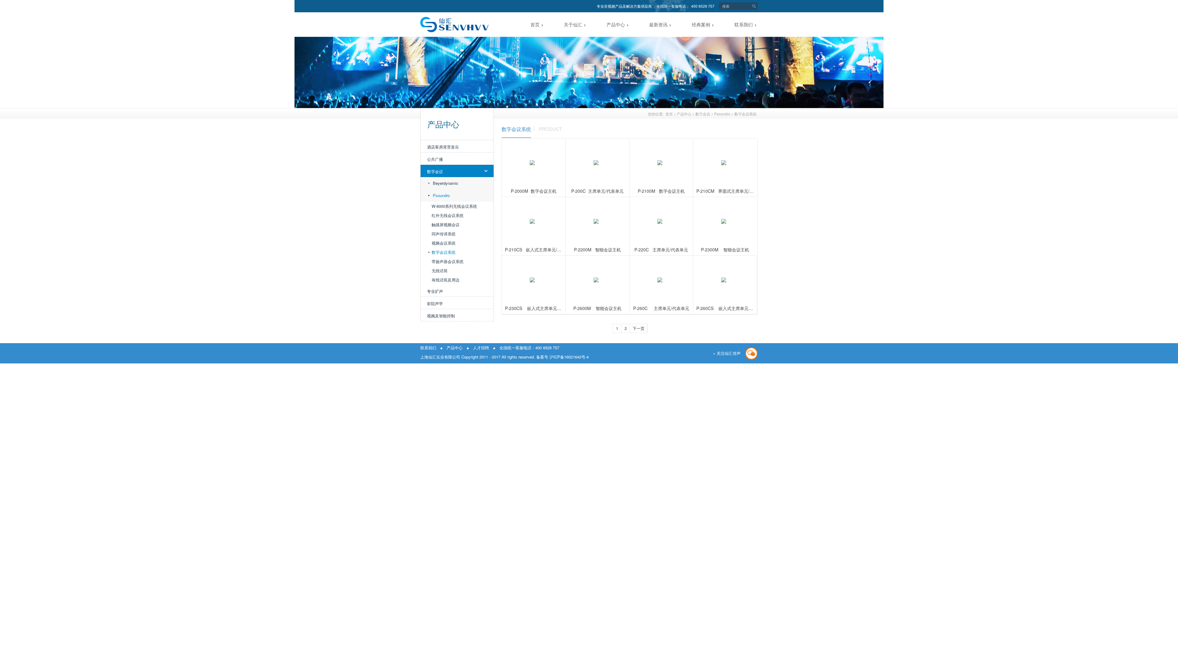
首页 (669, 113)
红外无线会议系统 (448, 215)
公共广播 (435, 159)
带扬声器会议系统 (448, 261)
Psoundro (722, 113)
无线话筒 (440, 270)
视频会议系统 (444, 243)
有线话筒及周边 (446, 280)
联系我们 (428, 348)
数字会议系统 (745, 113)
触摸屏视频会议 (446, 224)
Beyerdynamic (445, 183)
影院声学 (435, 303)
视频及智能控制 (441, 316)
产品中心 (684, 113)
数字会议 (702, 113)
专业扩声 (435, 291)
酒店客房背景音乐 (443, 147)
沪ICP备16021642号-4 (568, 357)
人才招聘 (481, 348)
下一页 (639, 328)
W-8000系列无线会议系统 (454, 206)
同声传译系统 (444, 234)
